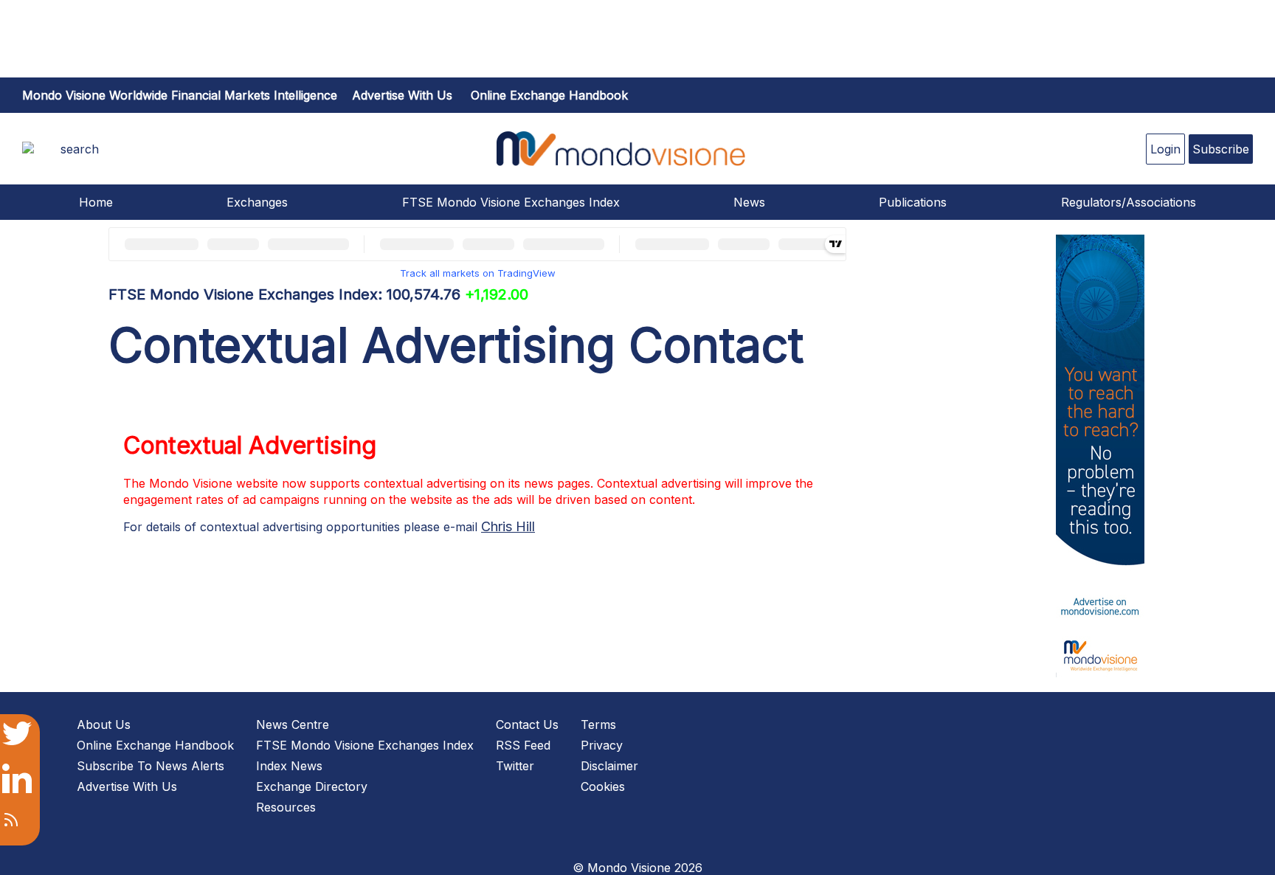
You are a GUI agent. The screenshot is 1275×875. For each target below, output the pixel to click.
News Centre (292, 724)
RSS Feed (523, 745)
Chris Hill (508, 526)
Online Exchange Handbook (549, 95)
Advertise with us (402, 95)
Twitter (515, 765)
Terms (598, 724)
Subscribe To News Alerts (150, 765)
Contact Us (527, 724)
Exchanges (257, 202)
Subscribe (1220, 149)
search (80, 149)
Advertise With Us (127, 786)
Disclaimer (609, 765)
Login (1165, 149)
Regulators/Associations (1128, 202)
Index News (289, 765)
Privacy (602, 745)
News (749, 202)
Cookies (603, 786)
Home (96, 202)
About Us (104, 724)
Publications (913, 202)
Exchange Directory (311, 786)
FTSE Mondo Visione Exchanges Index (511, 202)
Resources (286, 807)
